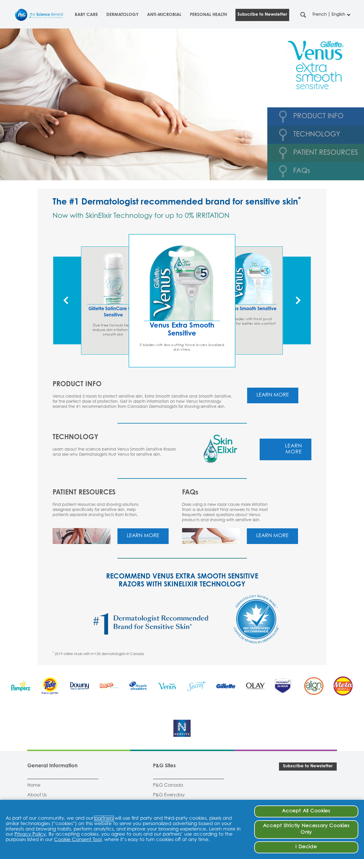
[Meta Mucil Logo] (343, 686)
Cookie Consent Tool (78, 840)
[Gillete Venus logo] (167, 686)
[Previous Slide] (67, 300)
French (320, 15)
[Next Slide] (297, 300)
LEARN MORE (273, 395)
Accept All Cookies (306, 811)
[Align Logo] (314, 686)
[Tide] (50, 686)
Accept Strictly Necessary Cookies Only (306, 829)
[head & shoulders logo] (138, 686)
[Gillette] (226, 686)
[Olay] (255, 686)
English (338, 15)
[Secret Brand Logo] (197, 685)
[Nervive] (182, 728)
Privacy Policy (30, 834)
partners (104, 818)
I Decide (306, 847)
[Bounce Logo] (109, 686)
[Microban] (284, 686)
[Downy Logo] (79, 686)
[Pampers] (21, 686)
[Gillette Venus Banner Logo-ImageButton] (316, 65)
